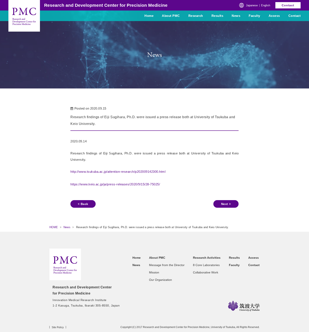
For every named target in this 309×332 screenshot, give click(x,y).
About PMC (171, 15)
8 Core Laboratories (206, 265)
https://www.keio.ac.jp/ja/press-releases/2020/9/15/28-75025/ (115, 184)
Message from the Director (167, 265)
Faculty (254, 15)
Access (274, 15)
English (265, 5)
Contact (288, 5)
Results (217, 15)
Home (148, 15)
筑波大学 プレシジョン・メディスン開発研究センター (65, 264)
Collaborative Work (205, 272)
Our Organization (160, 279)
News (236, 15)
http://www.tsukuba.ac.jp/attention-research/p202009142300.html (117, 171)
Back (84, 204)
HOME (53, 227)
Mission (154, 272)
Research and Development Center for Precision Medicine (106, 5)
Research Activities (207, 257)
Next (224, 204)
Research (195, 15)
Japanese (252, 5)
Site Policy (58, 327)
